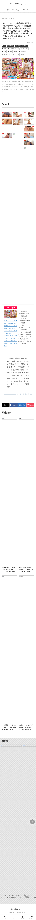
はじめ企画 (10, 45)
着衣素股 (23, 51)
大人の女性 (7, 54)
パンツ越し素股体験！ (22, 45)
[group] (11, 822)
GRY (16, 51)
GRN (10, 51)
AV (4, 45)
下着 (5, 48)
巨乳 (23, 54)
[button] (32, 821)
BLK (5, 51)
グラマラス (16, 54)
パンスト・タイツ (14, 48)
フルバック (25, 48)
